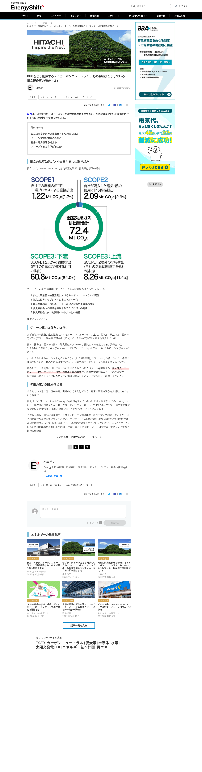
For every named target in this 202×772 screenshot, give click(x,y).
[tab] (24, 16)
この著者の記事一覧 (53, 476)
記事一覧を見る (79, 625)
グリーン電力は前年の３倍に (46, 138)
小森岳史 (39, 88)
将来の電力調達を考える (44, 142)
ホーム (30, 23)
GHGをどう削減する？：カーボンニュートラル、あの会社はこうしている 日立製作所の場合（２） (74, 26)
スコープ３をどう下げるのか (46, 146)
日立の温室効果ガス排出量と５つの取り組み (54, 133)
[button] (32, 97)
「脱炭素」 (44, 23)
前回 (29, 114)
